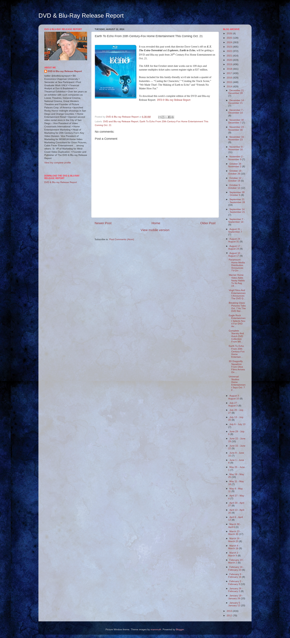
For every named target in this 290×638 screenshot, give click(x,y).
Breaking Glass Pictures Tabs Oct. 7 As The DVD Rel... (237, 307)
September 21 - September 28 (236, 200)
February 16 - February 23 (236, 568)
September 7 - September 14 (236, 220)
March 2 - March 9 (234, 554)
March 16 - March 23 (234, 539)
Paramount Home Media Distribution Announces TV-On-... (237, 265)
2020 (230, 60)
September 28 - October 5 (236, 193)
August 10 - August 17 (235, 254)
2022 (230, 51)
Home (156, 223)
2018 (230, 69)
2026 (230, 33)
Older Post (207, 223)
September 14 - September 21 (236, 210)
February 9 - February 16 (235, 575)
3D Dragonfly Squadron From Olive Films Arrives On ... (237, 366)
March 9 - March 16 (234, 547)
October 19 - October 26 (235, 172)
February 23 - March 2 (236, 561)
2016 (230, 77)
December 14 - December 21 (236, 101)
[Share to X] (166, 117)
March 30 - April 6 (234, 525)
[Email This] (159, 117)
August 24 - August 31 (235, 240)
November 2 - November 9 (236, 158)
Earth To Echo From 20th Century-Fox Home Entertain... (237, 351)
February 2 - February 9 (235, 582)
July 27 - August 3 (233, 404)
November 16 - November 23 (236, 138)
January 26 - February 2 (235, 589)
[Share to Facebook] (169, 117)
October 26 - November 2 (235, 165)
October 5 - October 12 (234, 186)
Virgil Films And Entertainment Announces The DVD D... (237, 294)
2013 (230, 611)
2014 (230, 86)
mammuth (156, 629)
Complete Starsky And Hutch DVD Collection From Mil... (236, 336)
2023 (230, 47)
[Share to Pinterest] (172, 117)
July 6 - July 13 (237, 424)
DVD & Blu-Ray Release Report (81, 15)
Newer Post (103, 223)
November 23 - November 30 (236, 128)
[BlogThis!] (163, 117)
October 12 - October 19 (235, 179)
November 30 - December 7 (236, 121)
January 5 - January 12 (234, 604)
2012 (230, 615)
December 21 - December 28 (236, 91)
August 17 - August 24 (235, 247)
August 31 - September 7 (235, 230)
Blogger (180, 629)
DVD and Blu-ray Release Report (120, 121)
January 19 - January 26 (235, 597)
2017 (230, 73)
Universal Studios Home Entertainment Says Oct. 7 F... (237, 383)
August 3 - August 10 (234, 397)
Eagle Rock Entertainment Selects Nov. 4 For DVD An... (237, 321)
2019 (230, 64)
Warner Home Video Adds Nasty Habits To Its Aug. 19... (237, 280)
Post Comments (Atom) (121, 239)
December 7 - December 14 (236, 111)
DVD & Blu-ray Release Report (173, 99)
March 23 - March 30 (234, 532)
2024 (230, 42)
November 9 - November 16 (236, 148)
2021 (230, 55)
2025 (230, 38)
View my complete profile (57, 162)
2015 (230, 82)
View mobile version (155, 230)
